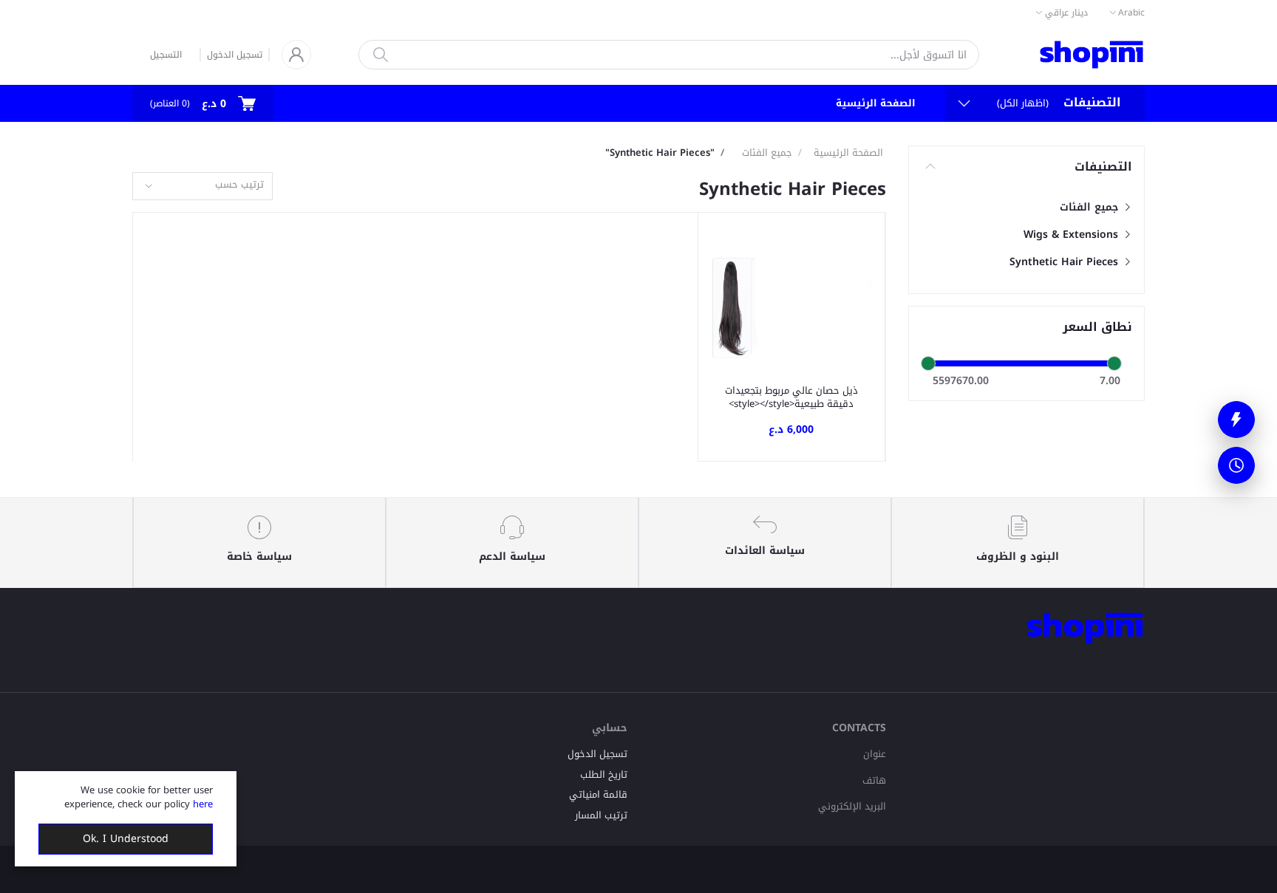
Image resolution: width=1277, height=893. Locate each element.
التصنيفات (1103, 167)
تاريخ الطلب (603, 774)
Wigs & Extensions (1073, 234)
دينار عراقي (1066, 12)
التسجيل (166, 55)
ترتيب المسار (601, 815)
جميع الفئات (1091, 207)
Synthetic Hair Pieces (1065, 262)
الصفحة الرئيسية (876, 103)
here (203, 804)
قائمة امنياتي (598, 794)
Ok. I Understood (125, 839)
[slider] (928, 363)
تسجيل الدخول (234, 54)
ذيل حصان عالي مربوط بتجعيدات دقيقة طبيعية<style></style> (791, 397)
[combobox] (202, 186)
